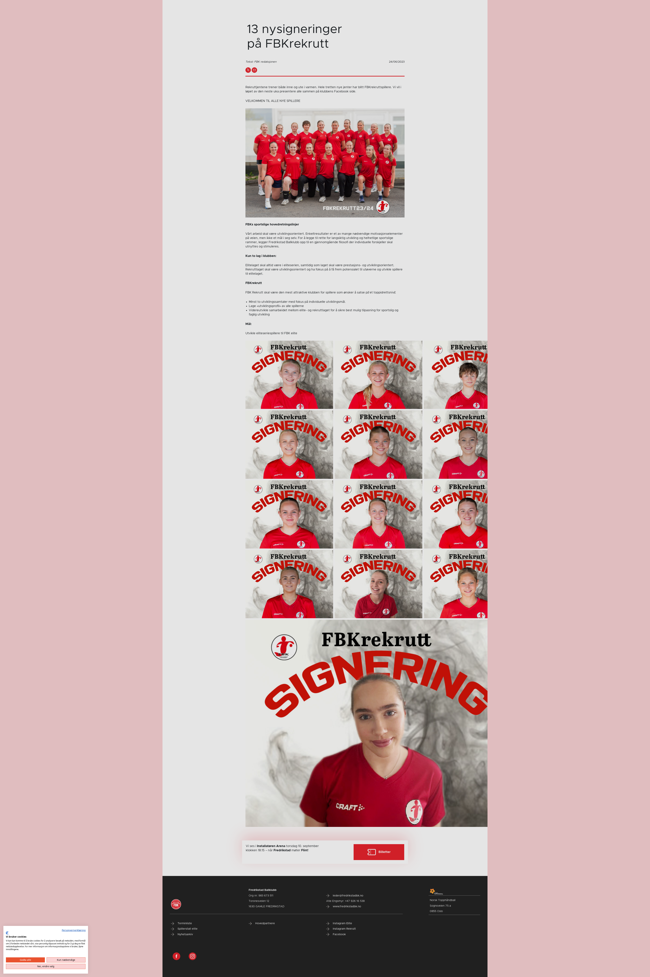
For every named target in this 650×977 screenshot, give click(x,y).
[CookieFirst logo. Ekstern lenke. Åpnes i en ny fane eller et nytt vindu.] (7, 933)
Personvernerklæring (73, 930)
